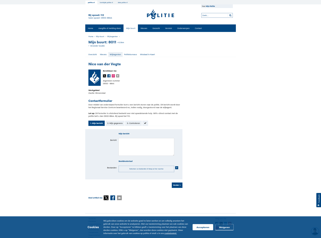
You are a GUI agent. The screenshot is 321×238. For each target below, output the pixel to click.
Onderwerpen (183, 28)
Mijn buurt (130, 28)
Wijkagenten (112, 36)
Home (90, 28)
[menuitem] (90, 28)
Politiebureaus (130, 54)
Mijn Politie (210, 6)
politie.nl (91, 3)
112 (102, 15)
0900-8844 (106, 18)
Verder (176, 185)
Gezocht (156, 28)
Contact (198, 28)
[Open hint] (176, 167)
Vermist (168, 28)
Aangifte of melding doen (109, 28)
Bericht (113, 140)
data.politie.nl (123, 3)
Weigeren (224, 227)
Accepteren (202, 227)
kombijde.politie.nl (106, 3)
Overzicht (92, 54)
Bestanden (112, 167)
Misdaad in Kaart (147, 54)
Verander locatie (97, 46)
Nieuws (144, 28)
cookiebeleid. (170, 233)
